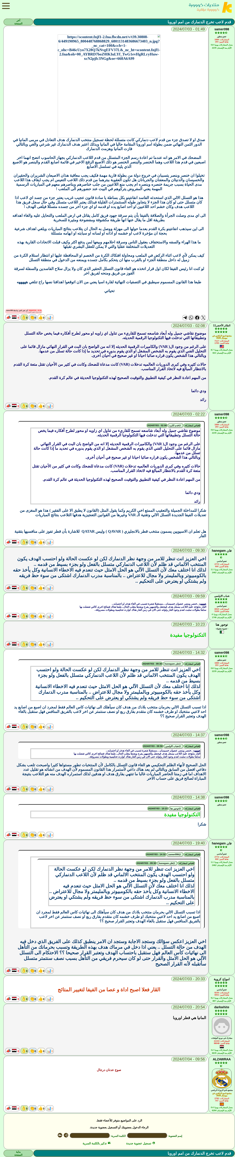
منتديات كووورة (204, 4)
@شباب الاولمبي (173, 746)
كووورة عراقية (208, 10)
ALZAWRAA (222, 1059)
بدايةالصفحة (18, 1153)
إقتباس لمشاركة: (192, 425)
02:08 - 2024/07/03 (157, 425)
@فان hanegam (173, 663)
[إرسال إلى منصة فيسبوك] (197, 317)
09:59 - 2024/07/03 (153, 746)
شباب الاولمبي (221, 596)
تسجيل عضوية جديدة (140, 1143)
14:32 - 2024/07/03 (156, 854)
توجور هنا (222, 624)
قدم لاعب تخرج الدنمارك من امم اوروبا (199, 22)
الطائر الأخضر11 (221, 325)
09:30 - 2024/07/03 (152, 663)
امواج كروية (222, 979)
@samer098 (175, 854)
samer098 (221, 29)
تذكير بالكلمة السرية (97, 1143)
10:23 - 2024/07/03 (158, 808)
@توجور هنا (176, 808)
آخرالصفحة (18, 22)
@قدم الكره (175, 425)
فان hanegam (222, 550)
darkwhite (221, 1007)
